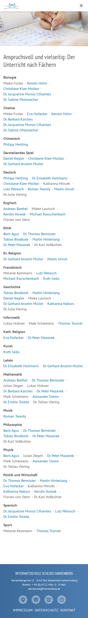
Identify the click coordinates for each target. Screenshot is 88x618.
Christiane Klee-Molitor (21, 88)
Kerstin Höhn (37, 83)
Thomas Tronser (70, 323)
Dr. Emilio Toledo (16, 402)
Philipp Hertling (15, 144)
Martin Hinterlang (46, 239)
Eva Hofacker (37, 113)
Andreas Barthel (16, 208)
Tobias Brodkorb (16, 239)
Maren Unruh (64, 189)
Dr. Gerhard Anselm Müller (23, 164)
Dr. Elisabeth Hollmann (50, 178)
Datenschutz (46, 610)
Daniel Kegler (14, 158)
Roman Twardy (39, 189)
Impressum (22, 610)
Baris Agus (11, 234)
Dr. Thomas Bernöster (40, 234)
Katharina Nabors (61, 303)
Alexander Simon (46, 396)
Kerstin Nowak (15, 214)
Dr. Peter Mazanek (17, 244)
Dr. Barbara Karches (18, 119)
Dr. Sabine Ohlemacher (20, 99)
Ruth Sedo (51, 278)
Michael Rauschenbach (48, 214)
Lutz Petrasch (14, 189)
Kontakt (67, 610)
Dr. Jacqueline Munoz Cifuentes (27, 94)
